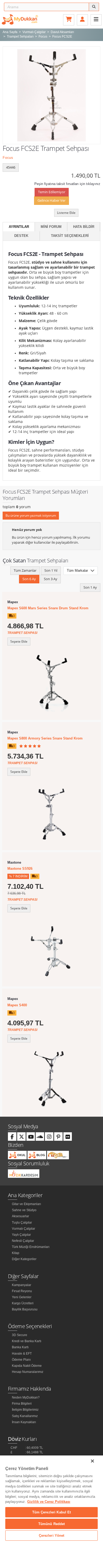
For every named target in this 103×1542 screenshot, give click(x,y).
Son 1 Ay (90, 587)
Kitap (15, 1253)
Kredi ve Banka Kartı (26, 1341)
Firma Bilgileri (22, 1403)
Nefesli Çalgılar (23, 1241)
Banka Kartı (20, 1347)
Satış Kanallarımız (25, 1416)
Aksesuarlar (20, 1216)
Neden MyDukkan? (26, 1397)
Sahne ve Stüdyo (24, 1210)
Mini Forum (51, 227)
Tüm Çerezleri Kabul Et (51, 1512)
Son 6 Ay (29, 578)
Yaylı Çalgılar (21, 1235)
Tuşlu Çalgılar (22, 1222)
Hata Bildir (83, 227)
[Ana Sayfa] (19, 19)
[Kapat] (92, 1461)
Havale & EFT (22, 1353)
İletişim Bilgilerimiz (25, 1410)
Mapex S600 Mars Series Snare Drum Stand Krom (47, 608)
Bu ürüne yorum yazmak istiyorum (31, 515)
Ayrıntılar (19, 227)
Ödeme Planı (21, 1359)
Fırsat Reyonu (22, 1291)
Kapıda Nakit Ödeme (27, 1366)
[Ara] (94, 7)
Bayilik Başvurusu (25, 1309)
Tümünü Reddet (51, 1524)
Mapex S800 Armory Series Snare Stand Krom (45, 738)
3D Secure (19, 1335)
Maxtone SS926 (19, 869)
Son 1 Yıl (50, 570)
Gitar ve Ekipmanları (26, 1204)
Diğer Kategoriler (24, 1259)
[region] (51, 1498)
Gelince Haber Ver (51, 200)
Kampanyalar (21, 1285)
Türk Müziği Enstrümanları (30, 1247)
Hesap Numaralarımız (27, 1372)
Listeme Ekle (66, 212)
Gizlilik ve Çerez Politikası (48, 1502)
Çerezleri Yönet (51, 1536)
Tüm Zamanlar (25, 570)
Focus (8, 157)
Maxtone (14, 862)
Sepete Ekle (18, 641)
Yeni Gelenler (21, 1297)
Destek (21, 236)
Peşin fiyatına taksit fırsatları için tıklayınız (67, 184)
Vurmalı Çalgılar (23, 1228)
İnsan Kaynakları (24, 1422)
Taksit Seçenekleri (70, 236)
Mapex (12, 602)
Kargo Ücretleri (23, 1303)
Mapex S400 (17, 1005)
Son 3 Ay (50, 578)
